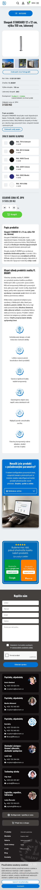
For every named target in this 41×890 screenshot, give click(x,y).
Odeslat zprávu (20, 664)
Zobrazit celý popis (12, 129)
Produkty (7, 832)
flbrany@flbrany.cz (13, 737)
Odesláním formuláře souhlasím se (21, 646)
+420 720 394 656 (13, 759)
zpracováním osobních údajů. (22, 647)
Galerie (7, 840)
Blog (6, 853)
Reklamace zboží (25, 840)
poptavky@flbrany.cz (14, 806)
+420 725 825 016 (13, 686)
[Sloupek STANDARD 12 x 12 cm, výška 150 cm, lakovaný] (20, 44)
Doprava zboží (24, 836)
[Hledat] (18, 3)
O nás (6, 849)
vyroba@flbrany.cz (13, 783)
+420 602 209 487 (13, 780)
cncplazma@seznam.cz (15, 689)
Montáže (7, 836)
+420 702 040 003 (13, 707)
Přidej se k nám (25, 849)
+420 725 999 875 (13, 803)
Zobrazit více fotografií (20, 72)
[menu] (37, 3)
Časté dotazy (9, 844)
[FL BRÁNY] (4, 3)
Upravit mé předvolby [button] (20, 882)
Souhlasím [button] (20, 886)
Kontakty (7, 857)
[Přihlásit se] (23, 3)
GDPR (22, 844)
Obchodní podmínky (26, 832)
